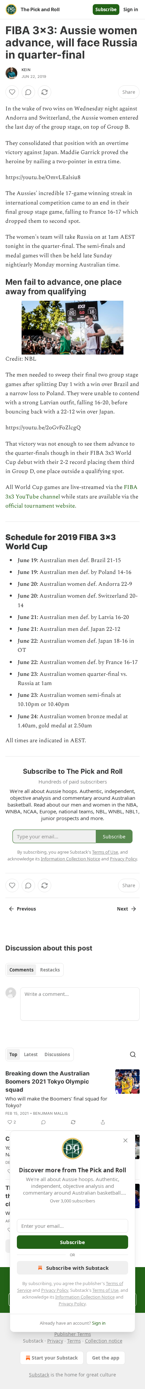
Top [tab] (13, 1054)
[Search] (133, 1054)
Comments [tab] (21, 970)
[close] (125, 1140)
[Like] (12, 92)
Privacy (55, 1341)
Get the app (105, 1357)
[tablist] (34, 970)
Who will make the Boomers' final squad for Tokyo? (56, 1102)
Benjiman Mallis (50, 1113)
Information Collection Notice (85, 1297)
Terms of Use (105, 1290)
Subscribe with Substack (77, 1267)
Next (122, 909)
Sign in (130, 9)
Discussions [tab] (57, 1054)
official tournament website (40, 505)
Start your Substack (55, 1357)
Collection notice (103, 1341)
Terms (74, 1341)
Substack (39, 1374)
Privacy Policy (54, 1290)
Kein (26, 69)
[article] (72, 1097)
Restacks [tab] (50, 970)
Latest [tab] (31, 1054)
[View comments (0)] (28, 92)
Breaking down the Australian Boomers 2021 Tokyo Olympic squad (47, 1081)
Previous (26, 909)
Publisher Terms (72, 1334)
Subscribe (106, 9)
